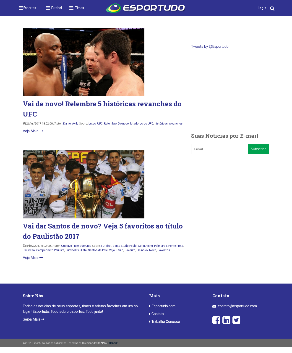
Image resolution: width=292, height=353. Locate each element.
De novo (123, 123)
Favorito (130, 250)
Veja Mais (31, 131)
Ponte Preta (175, 245)
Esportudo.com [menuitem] (163, 306)
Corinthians (145, 245)
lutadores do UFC (141, 123)
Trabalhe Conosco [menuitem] (165, 321)
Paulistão (29, 250)
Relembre (110, 123)
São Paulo (130, 245)
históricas (161, 123)
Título (119, 250)
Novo (152, 250)
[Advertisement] (230, 90)
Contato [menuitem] (157, 314)
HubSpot (112, 343)
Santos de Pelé (98, 250)
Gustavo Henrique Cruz (76, 245)
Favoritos (164, 250)
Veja (112, 250)
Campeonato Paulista (50, 250)
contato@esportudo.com (237, 306)
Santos (117, 245)
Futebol (106, 245)
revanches (175, 123)
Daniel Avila (70, 123)
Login (262, 8)
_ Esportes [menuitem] (28, 8)
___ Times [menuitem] (76, 8)
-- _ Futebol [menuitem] (53, 8)
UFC (100, 123)
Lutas (92, 123)
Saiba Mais (32, 319)
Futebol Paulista (76, 250)
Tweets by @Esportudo (210, 46)
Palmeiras (160, 245)
